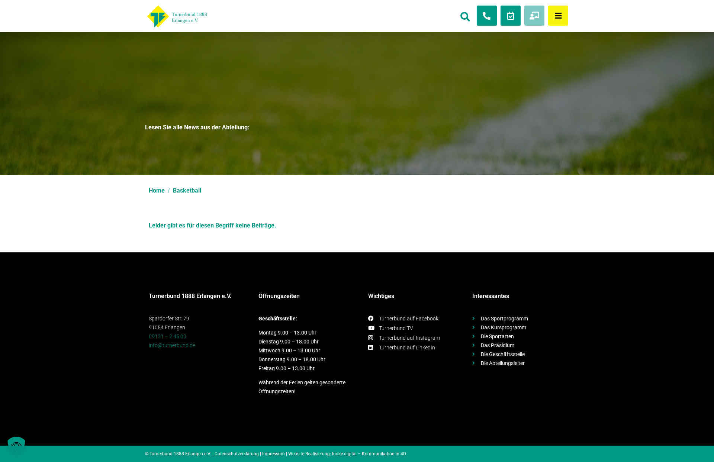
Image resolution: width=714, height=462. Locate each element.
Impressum (273, 453)
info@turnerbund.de (172, 345)
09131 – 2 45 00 (167, 336)
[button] (16, 445)
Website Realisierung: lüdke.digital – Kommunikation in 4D (347, 453)
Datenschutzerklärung (237, 453)
